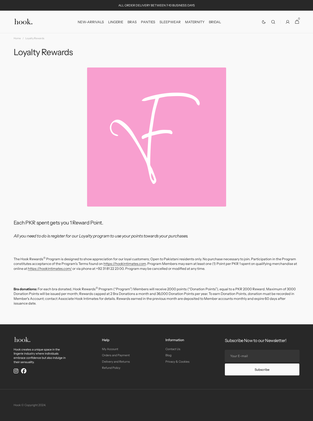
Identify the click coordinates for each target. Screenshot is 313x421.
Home (17, 38)
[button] (273, 22)
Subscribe (262, 370)
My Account (110, 349)
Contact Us (172, 349)
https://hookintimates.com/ (50, 268)
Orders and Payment (116, 355)
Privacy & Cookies (177, 362)
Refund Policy (111, 368)
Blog (168, 355)
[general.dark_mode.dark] (263, 22)
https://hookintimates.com (124, 264)
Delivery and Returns (116, 362)
